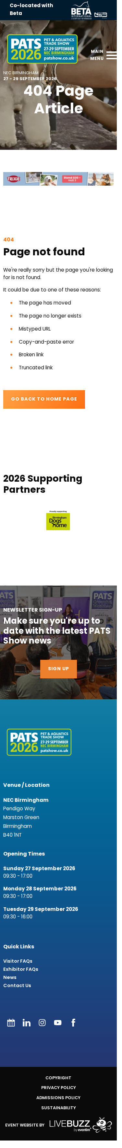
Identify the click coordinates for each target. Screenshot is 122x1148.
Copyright (58, 1077)
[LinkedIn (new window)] (26, 1022)
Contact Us (17, 985)
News (10, 977)
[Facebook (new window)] (73, 1022)
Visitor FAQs (17, 961)
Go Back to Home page (44, 399)
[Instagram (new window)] (42, 1022)
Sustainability (58, 1107)
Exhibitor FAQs (20, 969)
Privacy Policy (58, 1087)
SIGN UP (58, 669)
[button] (58, 520)
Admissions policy (58, 1097)
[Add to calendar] (11, 1022)
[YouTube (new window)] (57, 1022)
